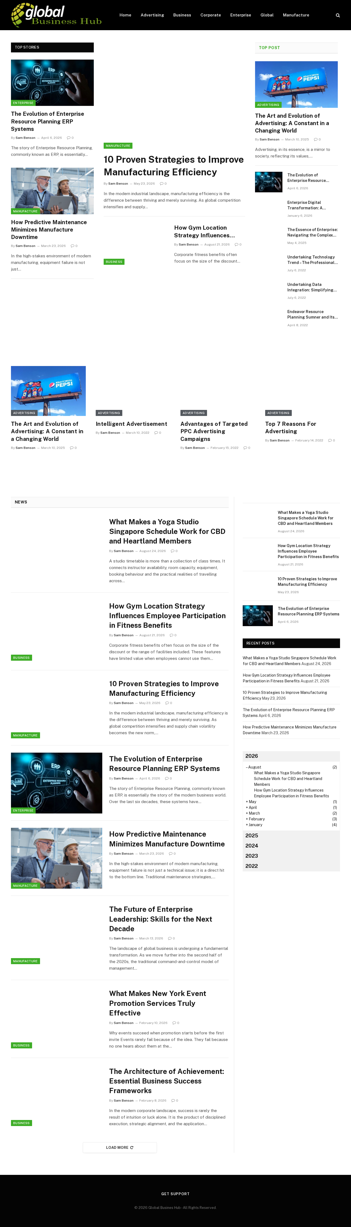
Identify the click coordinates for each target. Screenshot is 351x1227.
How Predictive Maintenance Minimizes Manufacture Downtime (49, 229)
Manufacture (296, 15)
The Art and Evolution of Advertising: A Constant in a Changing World (292, 123)
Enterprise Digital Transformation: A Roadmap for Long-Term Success (310, 205)
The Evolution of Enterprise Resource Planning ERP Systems (47, 121)
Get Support (175, 1194)
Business (182, 15)
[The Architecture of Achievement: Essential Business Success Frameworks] (56, 1095)
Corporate (210, 15)
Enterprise (240, 15)
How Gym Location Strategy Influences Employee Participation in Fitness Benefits (209, 232)
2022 (251, 866)
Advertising (152, 15)
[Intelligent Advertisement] (133, 391)
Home (125, 15)
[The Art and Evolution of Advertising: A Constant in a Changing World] (296, 84)
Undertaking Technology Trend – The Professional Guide (311, 260)
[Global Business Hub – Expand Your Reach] (58, 15)
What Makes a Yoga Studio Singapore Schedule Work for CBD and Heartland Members (167, 531)
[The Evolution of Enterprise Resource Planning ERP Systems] (52, 83)
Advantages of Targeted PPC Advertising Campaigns (214, 431)
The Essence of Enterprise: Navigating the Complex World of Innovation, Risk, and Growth (312, 232)
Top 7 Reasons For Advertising (290, 428)
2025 (251, 835)
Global (267, 15)
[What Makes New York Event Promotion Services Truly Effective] (56, 1017)
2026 (251, 756)
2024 (251, 846)
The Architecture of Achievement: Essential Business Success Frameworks (166, 1081)
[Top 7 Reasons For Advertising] (302, 391)
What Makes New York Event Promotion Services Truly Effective (157, 1003)
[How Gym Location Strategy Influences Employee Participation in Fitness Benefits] (135, 244)
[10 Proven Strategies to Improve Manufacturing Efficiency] (174, 96)
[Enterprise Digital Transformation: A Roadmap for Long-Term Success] (268, 209)
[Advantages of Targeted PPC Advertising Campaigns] (217, 391)
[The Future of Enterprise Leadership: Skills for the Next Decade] (56, 933)
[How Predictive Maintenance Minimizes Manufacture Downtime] (52, 191)
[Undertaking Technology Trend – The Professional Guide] (268, 264)
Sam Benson (25, 138)
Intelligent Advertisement (131, 424)
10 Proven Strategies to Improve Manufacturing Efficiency (174, 166)
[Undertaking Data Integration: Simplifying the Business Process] (268, 291)
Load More (117, 1148)
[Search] (337, 15)
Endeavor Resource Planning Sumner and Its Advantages (311, 314)
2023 (251, 856)
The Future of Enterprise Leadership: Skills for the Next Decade (160, 919)
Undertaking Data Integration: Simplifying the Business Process (310, 287)
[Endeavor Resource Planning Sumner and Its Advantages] (268, 318)
